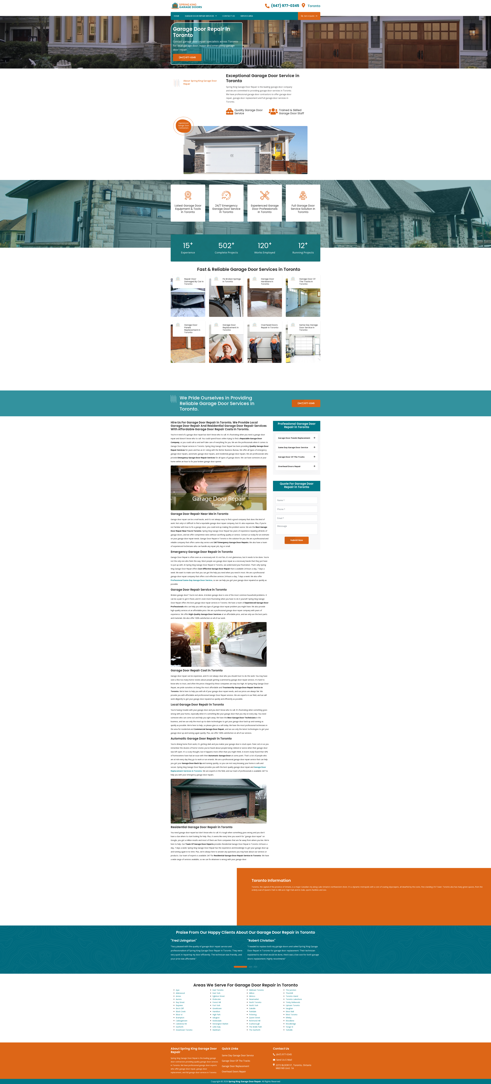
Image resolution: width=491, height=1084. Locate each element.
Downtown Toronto (184, 1030)
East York (216, 993)
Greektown (217, 1008)
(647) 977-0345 (285, 5)
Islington (216, 1017)
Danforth (179, 1027)
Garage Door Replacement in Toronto (231, 327)
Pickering (252, 1014)
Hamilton (216, 1011)
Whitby (288, 1017)
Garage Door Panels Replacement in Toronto (192, 329)
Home (176, 16)
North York (253, 1005)
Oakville (252, 1008)
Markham (216, 1030)
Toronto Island (292, 996)
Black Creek (181, 1011)
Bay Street (180, 1002)
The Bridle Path (255, 1027)
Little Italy (217, 1027)
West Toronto (291, 1014)
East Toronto (218, 990)
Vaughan (289, 1008)
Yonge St (289, 1027)
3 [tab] (255, 967)
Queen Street (254, 1017)
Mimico (252, 996)
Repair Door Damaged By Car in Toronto (194, 281)
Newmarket (254, 999)
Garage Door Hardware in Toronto (267, 281)
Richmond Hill (254, 1020)
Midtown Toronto (256, 990)
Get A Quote (309, 16)
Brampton (180, 1017)
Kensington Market (220, 1024)
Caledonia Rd (181, 1024)
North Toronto (255, 1002)
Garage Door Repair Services (199, 16)
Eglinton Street (219, 996)
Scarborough (254, 1024)
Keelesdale (217, 1020)
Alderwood (180, 993)
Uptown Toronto (293, 1005)
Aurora (178, 999)
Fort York (216, 1005)
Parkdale (252, 1011)
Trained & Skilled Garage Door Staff (291, 111)
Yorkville (289, 1030)
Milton (251, 993)
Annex (178, 996)
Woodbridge (291, 1024)
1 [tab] (240, 967)
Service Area (247, 16)
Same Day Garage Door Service (238, 1055)
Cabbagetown (181, 1020)
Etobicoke (217, 999)
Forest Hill (217, 1002)
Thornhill (289, 993)
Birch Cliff (180, 1008)
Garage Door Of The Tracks (236, 1060)
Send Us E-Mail (284, 1059)
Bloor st (179, 1014)
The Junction (291, 990)
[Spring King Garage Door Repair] (187, 5)
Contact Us (228, 16)
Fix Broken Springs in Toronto (232, 280)
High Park (216, 1014)
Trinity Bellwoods (293, 1002)
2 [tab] (250, 967)
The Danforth (254, 1030)
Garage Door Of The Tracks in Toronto (307, 281)
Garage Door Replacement (235, 1066)
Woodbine (290, 1020)
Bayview (179, 1005)
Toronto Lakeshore (294, 999)
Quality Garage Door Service (249, 111)
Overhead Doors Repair (234, 1071)
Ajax (177, 990)
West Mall (290, 1011)
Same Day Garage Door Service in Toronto (308, 327)
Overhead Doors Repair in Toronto (269, 326)
